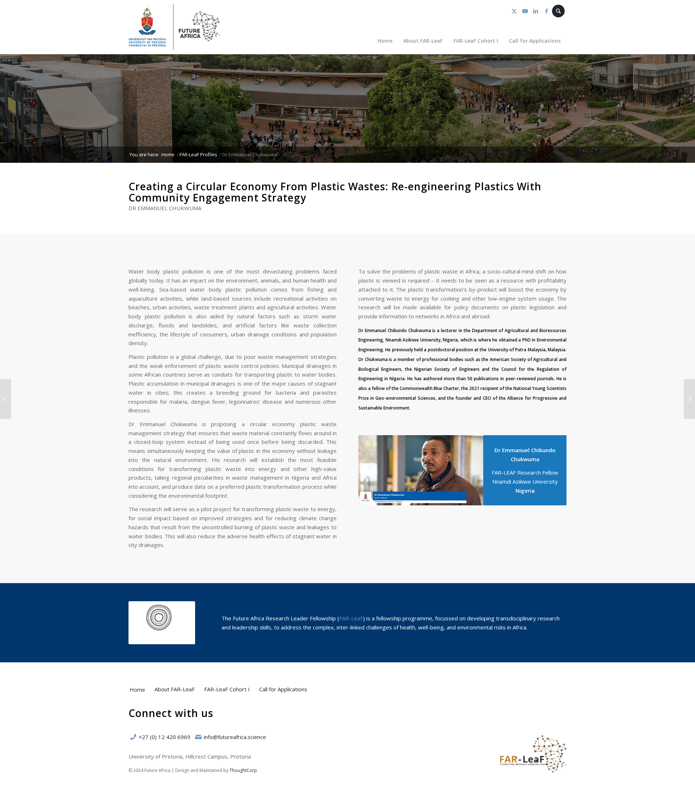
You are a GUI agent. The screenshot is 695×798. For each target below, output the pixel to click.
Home (137, 689)
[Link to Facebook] (546, 10)
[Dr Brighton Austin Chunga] (5, 399)
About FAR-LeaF (175, 689)
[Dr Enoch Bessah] (689, 399)
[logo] (174, 27)
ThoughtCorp (243, 770)
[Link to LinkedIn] (535, 10)
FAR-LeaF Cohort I (227, 689)
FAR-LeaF (351, 618)
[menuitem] (385, 40)
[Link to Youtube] (524, 10)
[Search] (558, 11)
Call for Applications (283, 689)
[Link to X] (514, 10)
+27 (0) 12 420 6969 (164, 736)
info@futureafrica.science (235, 736)
